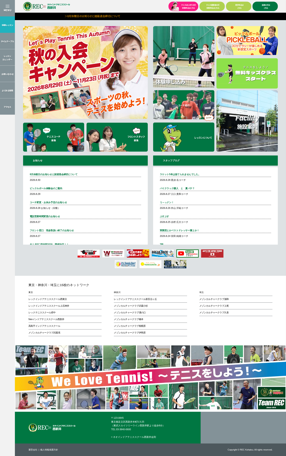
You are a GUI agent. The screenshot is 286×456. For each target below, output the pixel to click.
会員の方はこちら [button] (266, 6)
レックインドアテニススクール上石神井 (48, 306)
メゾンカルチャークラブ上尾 (214, 306)
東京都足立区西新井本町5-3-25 (127, 422)
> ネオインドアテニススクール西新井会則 (133, 437)
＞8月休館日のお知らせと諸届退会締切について (66, 16)
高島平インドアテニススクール (44, 326)
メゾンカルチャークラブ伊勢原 (130, 332)
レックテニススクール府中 (42, 312)
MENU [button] (7, 10)
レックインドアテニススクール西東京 (47, 299)
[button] (7, 24)
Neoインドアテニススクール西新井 (46, 319)
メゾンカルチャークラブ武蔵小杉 (131, 306)
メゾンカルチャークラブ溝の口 (130, 312)
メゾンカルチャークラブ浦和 (214, 299)
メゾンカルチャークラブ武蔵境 (44, 332)
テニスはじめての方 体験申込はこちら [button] (188, 6)
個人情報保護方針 (49, 449)
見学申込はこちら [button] (239, 6)
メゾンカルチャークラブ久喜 (214, 312)
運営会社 (32, 449)
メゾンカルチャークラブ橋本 (128, 319)
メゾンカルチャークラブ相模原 (130, 326)
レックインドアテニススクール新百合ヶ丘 (135, 299)
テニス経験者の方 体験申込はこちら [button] (213, 6)
